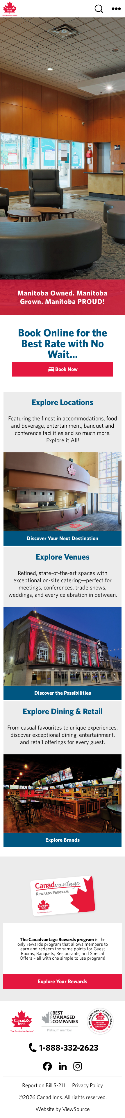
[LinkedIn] (62, 1066)
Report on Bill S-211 (43, 1085)
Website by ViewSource (62, 1109)
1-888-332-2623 (68, 1047)
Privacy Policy (87, 1085)
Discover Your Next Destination (62, 538)
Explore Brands (62, 840)
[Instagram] (78, 1066)
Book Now (66, 369)
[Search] (99, 8)
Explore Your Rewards (62, 981)
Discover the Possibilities (62, 693)
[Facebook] (47, 1066)
